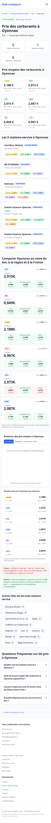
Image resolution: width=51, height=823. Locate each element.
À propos (5, 789)
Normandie (6, 771)
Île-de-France (7, 729)
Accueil (5, 13)
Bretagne (5, 767)
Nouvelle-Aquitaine (9, 737)
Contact (5, 793)
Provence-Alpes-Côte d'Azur (13, 755)
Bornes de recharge (10, 785)
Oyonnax (40, 13)
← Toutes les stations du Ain (13, 712)
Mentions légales (9, 797)
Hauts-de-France (8, 744)
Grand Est (6, 759)
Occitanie (5, 741)
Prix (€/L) (8, 441)
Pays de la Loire (8, 763)
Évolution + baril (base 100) (25, 441)
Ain (33, 13)
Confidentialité (8, 801)
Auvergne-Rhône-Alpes (19, 13)
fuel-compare (11, 4)
